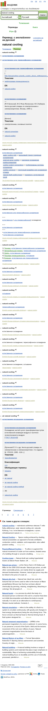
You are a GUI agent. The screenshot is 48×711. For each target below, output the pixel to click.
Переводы (13, 27)
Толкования (24, 23)
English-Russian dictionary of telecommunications (18, 411)
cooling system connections (13, 165)
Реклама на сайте (25, 667)
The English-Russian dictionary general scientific (17, 180)
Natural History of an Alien (12, 638)
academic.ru (9, 3)
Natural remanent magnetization (15, 621)
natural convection (11, 131)
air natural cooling (11, 482)
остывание (30, 256)
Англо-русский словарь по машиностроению (17, 346)
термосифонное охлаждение (35, 251)
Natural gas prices (9, 565)
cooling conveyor (9, 170)
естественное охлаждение (13, 56)
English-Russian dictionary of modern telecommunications (20, 321)
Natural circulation (9, 607)
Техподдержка (15, 667)
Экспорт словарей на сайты (9, 674)
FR (45, 2)
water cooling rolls (9, 155)
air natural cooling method (14, 487)
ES (40, 2)
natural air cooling (11, 495)
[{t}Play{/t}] (16, 52)
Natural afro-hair (8, 579)
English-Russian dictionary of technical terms (16, 335)
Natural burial (7, 593)
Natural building (8, 647)
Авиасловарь (6, 368)
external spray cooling (11, 160)
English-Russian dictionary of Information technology (19, 390)
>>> (6, 465)
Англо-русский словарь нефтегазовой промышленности (21, 238)
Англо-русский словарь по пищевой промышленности (20, 297)
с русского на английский (38, 39)
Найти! (42, 15)
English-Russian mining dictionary (13, 401)
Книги (35, 27)
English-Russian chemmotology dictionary (15, 379)
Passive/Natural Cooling (11, 549)
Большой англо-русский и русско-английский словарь (20, 191)
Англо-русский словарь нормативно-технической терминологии (24, 142)
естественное (7, 220)
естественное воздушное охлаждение (18, 419)
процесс (8, 471)
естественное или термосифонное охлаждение (21, 60)
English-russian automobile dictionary (14, 310)
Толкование (6, 49)
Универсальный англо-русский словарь (15, 264)
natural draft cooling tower (12, 175)
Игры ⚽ (13, 31)
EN (32, 2)
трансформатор (11, 458)
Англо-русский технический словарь (14, 205)
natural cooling (10, 89)
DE (36, 2)
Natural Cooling (8, 537)
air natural (8, 478)
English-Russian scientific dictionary (13, 357)
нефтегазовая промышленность (17, 81)
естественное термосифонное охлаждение (28, 248)
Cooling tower (8, 558)
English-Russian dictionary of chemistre (14, 286)
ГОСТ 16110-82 (11, 437)
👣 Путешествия (6, 670)
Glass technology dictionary (11, 275)
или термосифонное (22, 220)
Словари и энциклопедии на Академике (20, 8)
